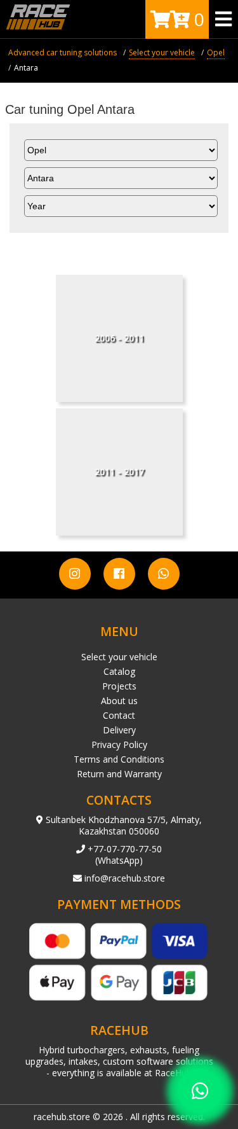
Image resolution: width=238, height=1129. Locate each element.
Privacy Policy (119, 744)
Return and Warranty (119, 774)
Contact (119, 715)
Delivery (119, 730)
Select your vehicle (119, 657)
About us (119, 701)
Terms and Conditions (119, 759)
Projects (119, 686)
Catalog (119, 671)
